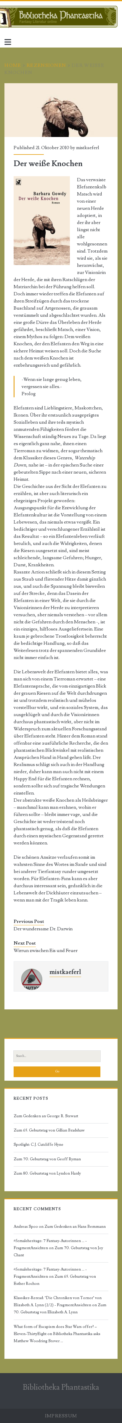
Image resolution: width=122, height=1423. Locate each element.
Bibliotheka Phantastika (61, 1387)
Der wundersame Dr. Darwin (43, 929)
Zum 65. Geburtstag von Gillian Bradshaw (49, 1130)
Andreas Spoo (26, 1226)
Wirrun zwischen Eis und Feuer (46, 951)
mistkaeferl (87, 148)
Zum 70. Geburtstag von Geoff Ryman (47, 1159)
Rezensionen (46, 65)
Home (12, 65)
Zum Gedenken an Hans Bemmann (75, 1226)
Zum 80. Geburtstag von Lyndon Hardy (47, 1173)
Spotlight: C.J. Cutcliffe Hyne (38, 1144)
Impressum (61, 1416)
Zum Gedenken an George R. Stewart (46, 1116)
